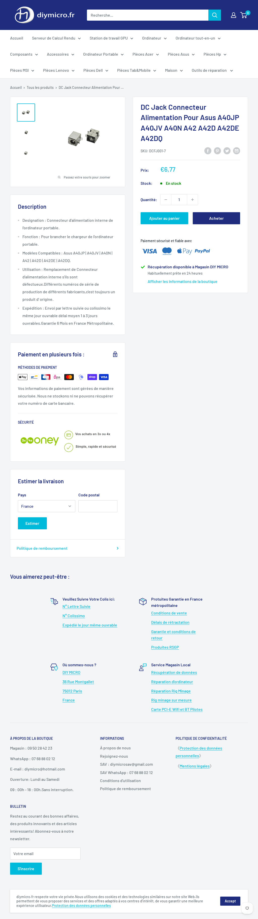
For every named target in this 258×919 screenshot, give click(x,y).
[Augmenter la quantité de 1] (192, 199)
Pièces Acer (143, 54)
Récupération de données (174, 672)
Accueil (16, 37)
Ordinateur (151, 37)
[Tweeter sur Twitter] (227, 150)
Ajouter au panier (164, 218)
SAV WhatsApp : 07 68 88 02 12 (126, 772)
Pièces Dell (93, 70)
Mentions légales (195, 765)
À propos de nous (115, 747)
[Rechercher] (214, 15)
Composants (21, 54)
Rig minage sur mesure (171, 699)
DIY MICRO (71, 672)
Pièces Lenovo (56, 70)
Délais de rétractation (170, 622)
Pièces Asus (178, 54)
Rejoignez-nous (114, 756)
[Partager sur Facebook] (207, 150)
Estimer (32, 523)
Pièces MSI (19, 70)
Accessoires (58, 54)
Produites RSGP (165, 647)
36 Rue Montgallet (78, 681)
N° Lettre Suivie (76, 606)
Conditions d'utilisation (120, 780)
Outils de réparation (210, 70)
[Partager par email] (236, 150)
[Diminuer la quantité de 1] (165, 199)
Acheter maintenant (216, 220)
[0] (244, 15)
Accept (230, 901)
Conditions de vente (169, 612)
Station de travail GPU (109, 37)
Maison (171, 70)
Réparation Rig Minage (171, 690)
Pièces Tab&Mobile (134, 70)
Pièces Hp (212, 54)
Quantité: (149, 199)
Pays (22, 494)
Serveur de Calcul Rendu (53, 37)
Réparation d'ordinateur (172, 681)
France (68, 699)
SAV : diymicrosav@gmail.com (126, 764)
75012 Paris (72, 690)
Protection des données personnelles (81, 905)
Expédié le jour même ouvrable (89, 624)
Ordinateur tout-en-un (195, 37)
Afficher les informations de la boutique (182, 281)
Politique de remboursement (42, 548)
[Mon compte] (233, 15)
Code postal (89, 494)
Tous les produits (40, 87)
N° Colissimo (73, 615)
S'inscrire (26, 868)
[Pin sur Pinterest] (217, 150)
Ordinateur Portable (100, 54)
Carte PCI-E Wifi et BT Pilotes (177, 709)
